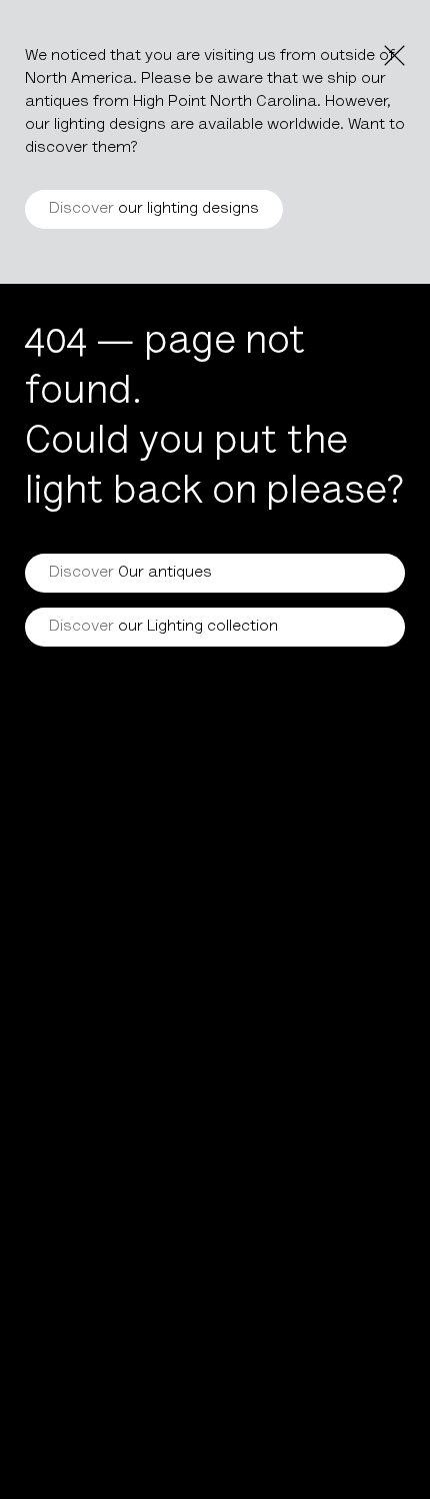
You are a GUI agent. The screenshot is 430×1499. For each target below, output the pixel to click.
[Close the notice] (394, 55)
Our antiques (130, 573)
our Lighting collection (163, 627)
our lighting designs (154, 209)
